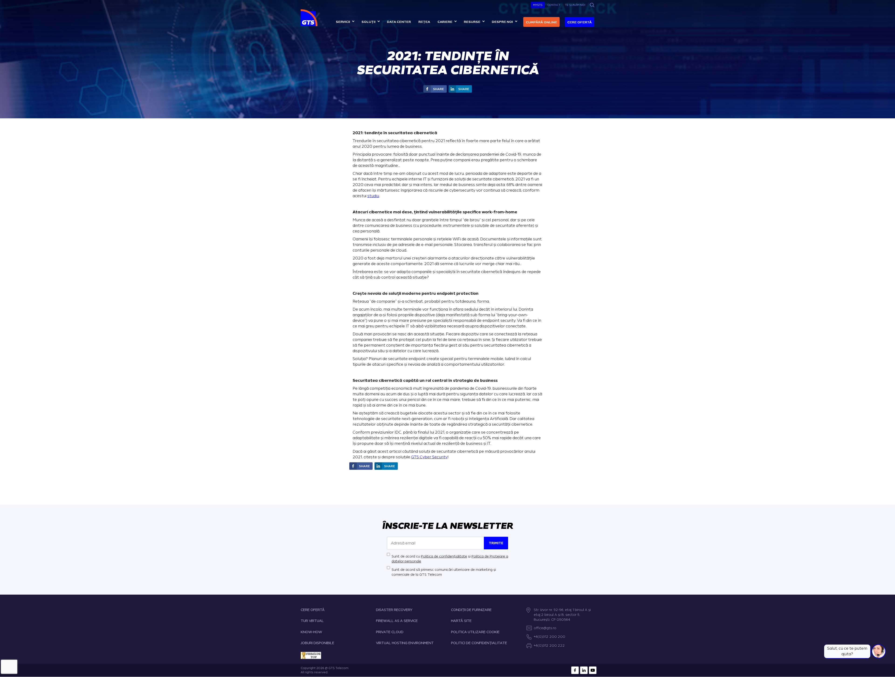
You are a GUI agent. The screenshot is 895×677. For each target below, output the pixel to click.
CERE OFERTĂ (313, 610)
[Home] (310, 18)
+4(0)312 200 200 (549, 637)
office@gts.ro (545, 628)
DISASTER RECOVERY (394, 610)
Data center (399, 22)
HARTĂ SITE (461, 621)
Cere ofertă (579, 22)
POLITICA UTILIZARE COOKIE (475, 632)
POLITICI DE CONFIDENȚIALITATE (479, 643)
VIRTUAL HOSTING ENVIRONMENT (405, 643)
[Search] (592, 5)
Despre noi (502, 22)
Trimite (496, 543)
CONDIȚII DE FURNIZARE (471, 610)
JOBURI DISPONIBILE (317, 643)
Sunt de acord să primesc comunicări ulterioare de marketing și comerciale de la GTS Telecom (444, 572)
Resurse (472, 22)
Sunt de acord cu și (450, 558)
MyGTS (538, 5)
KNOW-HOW (311, 632)
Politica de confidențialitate (444, 556)
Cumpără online (541, 22)
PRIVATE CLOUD (389, 632)
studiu (373, 196)
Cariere (444, 22)
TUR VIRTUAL (312, 621)
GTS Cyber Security (429, 457)
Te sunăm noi (575, 5)
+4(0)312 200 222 (549, 646)
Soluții (368, 22)
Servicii (343, 22)
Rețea (424, 22)
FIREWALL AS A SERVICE (397, 621)
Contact (553, 5)
